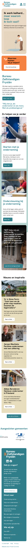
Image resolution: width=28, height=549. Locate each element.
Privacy (16, 543)
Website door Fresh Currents (10, 546)
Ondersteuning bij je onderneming (13, 202)
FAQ (11, 543)
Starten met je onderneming (11, 148)
